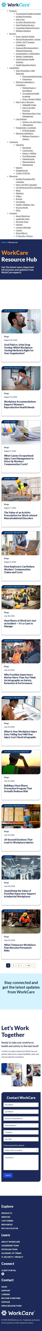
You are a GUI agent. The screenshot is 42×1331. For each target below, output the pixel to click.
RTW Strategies (28, 130)
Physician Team (22, 222)
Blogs (18, 190)
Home (4, 242)
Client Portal (8, 1270)
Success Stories (22, 207)
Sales (4, 1287)
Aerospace (26, 147)
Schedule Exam (22, 170)
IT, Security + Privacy (24, 236)
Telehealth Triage (29, 105)
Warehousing (27, 165)
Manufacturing (28, 159)
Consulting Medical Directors (28, 28)
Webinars (20, 193)
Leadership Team (22, 219)
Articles (19, 199)
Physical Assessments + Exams (28, 39)
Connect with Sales (23, 227)
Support (19, 167)
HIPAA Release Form (11, 1306)
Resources (13, 176)
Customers (13, 142)
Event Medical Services (25, 25)
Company (13, 213)
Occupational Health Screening (28, 13)
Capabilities (14, 68)
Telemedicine (27, 125)
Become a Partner (10, 1298)
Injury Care (20, 19)
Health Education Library (26, 65)
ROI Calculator (9, 1228)
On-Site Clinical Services (25, 22)
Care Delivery (21, 119)
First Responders (29, 156)
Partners (19, 224)
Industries (20, 145)
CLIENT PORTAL (23, 173)
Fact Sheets (20, 202)
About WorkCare (23, 216)
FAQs (18, 210)
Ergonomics (27, 79)
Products (13, 11)
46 (29, 965)
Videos (18, 196)
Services (12, 33)
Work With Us (21, 233)
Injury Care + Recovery (25, 102)
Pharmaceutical (28, 162)
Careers (19, 230)
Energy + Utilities (29, 153)
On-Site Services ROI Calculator (28, 187)
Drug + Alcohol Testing (25, 36)
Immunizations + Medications (28, 53)
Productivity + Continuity (26, 127)
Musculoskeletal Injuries (32, 76)
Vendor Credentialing (24, 56)
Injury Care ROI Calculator (26, 184)
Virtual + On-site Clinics (32, 122)
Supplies (5, 1302)
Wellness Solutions (23, 31)
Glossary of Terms (11, 1253)
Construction (27, 150)
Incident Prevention (24, 16)
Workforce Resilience (24, 133)
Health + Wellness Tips (25, 204)
